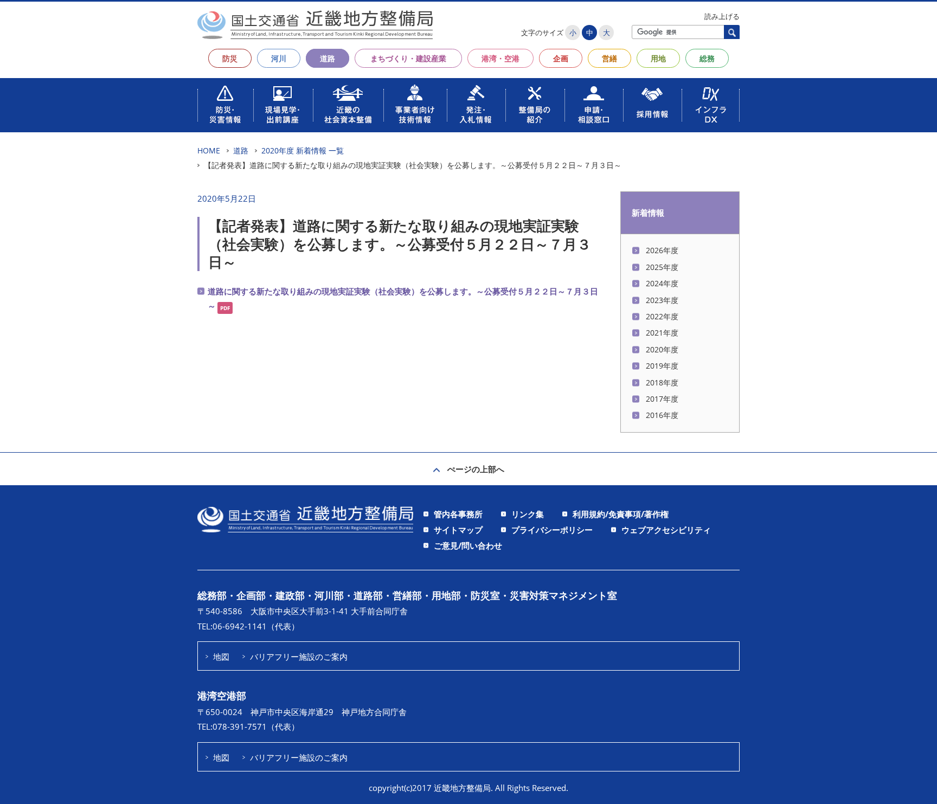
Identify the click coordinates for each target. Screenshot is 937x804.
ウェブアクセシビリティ (666, 529)
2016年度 (662, 415)
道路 (327, 58)
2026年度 (662, 250)
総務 (707, 58)
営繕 (609, 58)
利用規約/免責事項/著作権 (621, 514)
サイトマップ (458, 529)
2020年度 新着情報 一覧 (302, 150)
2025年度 (662, 267)
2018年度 (662, 382)
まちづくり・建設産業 (408, 58)
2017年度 (662, 399)
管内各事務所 (458, 514)
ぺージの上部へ (475, 469)
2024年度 (662, 283)
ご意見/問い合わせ (468, 545)
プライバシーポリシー (552, 529)
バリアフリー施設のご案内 (299, 656)
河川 (278, 58)
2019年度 (662, 366)
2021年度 (662, 332)
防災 (230, 58)
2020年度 (662, 349)
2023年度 (662, 300)
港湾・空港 (500, 58)
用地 (658, 58)
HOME (208, 150)
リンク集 (527, 514)
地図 (221, 656)
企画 (560, 58)
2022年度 (662, 316)
